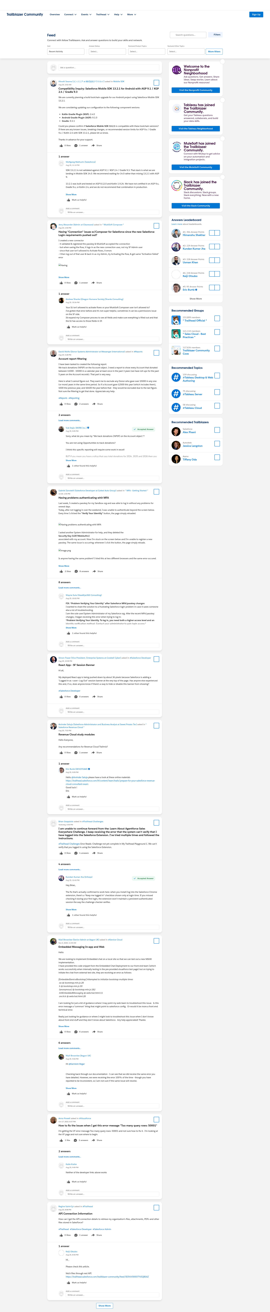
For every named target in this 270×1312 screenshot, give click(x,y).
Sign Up (256, 14)
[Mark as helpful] (68, 465)
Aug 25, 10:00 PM (65, 661)
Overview (55, 14)
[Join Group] (217, 318)
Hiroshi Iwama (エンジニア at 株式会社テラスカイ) (81, 81)
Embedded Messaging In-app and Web (81, 946)
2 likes (68, 571)
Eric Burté (188, 289)
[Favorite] (156, 82)
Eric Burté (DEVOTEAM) (76, 769)
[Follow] (211, 232)
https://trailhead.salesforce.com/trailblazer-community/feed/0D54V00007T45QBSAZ (107, 1276)
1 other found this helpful (84, 465)
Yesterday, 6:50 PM (65, 824)
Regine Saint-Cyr (66, 1206)
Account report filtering (72, 358)
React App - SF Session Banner (76, 665)
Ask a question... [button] (68, 67)
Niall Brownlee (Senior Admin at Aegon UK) (78, 939)
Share (96, 146)
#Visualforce (85, 1118)
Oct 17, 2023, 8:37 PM (67, 1121)
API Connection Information (75, 1213)
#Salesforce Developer (140, 658)
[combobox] (65, 49)
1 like (67, 1140)
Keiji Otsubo (71, 1251)
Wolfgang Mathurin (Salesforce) (81, 162)
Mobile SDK (118, 81)
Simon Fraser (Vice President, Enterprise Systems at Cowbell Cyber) (89, 658)
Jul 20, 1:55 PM (64, 494)
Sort (48, 46)
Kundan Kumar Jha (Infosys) (79, 877)
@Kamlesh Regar (76, 1064)
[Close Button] (222, 61)
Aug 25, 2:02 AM (64, 84)
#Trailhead (88, 1206)
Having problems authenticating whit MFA (83, 497)
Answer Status (94, 46)
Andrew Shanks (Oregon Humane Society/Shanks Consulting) (94, 299)
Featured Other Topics (175, 46)
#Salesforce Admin (102, 1229)
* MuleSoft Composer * (113, 224)
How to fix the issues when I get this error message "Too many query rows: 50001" (107, 1125)
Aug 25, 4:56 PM (64, 228)
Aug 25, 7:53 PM (64, 730)
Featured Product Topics (137, 46)
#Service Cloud (115, 939)
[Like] (61, 571)
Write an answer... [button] (76, 212)
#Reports (138, 351)
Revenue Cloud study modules (76, 734)
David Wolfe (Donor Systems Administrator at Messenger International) (91, 351)
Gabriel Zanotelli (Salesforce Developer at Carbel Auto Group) (87, 490)
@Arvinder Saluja (79, 777)
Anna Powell (64, 1118)
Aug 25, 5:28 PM (64, 355)
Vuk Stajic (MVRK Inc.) (76, 428)
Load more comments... (69, 420)
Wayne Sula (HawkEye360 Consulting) (84, 595)
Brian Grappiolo (65, 821)
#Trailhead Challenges (92, 821)
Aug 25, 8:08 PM (64, 1209)
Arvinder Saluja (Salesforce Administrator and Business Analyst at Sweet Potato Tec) (97, 724)
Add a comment (72, 208)
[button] (196, 90)
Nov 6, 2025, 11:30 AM (67, 943)
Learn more (177, 224)
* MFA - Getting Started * (136, 490)
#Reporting (73, 398)
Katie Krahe (71, 1164)
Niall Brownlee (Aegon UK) (78, 1055)
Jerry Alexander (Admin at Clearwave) (76, 224)
